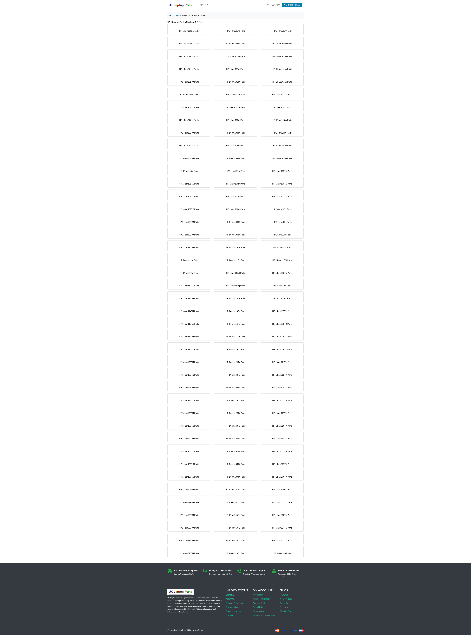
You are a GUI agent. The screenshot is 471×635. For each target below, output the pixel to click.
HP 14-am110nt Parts (282, 235)
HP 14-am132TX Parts (282, 451)
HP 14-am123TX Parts (235, 388)
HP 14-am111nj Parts (282, 248)
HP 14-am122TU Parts (235, 375)
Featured (284, 595)
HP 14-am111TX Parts (282, 260)
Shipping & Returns (234, 603)
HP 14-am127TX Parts (189, 426)
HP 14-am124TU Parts (282, 388)
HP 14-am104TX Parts (235, 158)
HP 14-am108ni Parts (235, 209)
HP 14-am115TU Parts (282, 311)
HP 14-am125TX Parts (282, 400)
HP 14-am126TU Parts (189, 413)
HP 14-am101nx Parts (282, 69)
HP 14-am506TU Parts (282, 515)
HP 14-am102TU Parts (282, 95)
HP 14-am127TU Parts (282, 413)
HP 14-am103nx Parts (282, 120)
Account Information (261, 599)
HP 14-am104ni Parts (282, 133)
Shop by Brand (286, 611)
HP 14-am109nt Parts (282, 222)
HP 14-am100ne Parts (235, 31)
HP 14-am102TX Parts (189, 107)
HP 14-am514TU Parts (282, 528)
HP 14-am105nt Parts (189, 171)
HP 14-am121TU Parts (282, 362)
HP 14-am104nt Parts (235, 146)
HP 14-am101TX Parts (235, 82)
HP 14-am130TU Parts (282, 439)
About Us (230, 599)
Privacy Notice (232, 607)
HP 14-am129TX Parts (235, 439)
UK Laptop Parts (195, 630)
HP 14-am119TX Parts (282, 349)
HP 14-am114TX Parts (235, 311)
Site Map (229, 615)
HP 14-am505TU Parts (235, 515)
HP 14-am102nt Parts (189, 95)
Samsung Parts (178, 601)
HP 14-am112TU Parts (282, 273)
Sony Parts (189, 601)
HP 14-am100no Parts (282, 44)
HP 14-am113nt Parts (282, 286)
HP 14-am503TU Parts (282, 502)
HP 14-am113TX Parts (235, 298)
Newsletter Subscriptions (264, 615)
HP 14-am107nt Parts (235, 197)
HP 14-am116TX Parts (282, 324)
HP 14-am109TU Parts (189, 235)
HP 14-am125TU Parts (235, 400)
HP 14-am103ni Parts (282, 107)
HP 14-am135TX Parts (282, 464)
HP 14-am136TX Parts (189, 477)
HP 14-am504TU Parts (189, 515)
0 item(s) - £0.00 (293, 5)
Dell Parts (201, 598)
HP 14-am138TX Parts (282, 477)
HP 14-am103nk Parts (189, 120)
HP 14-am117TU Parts (189, 337)
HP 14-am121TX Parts (189, 375)
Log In (277, 5)
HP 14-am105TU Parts (282, 171)
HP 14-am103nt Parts (235, 120)
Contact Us (230, 595)
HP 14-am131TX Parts (235, 451)
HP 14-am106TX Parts (189, 197)
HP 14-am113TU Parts (189, 298)
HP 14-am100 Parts (282, 553)
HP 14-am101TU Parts (189, 82)
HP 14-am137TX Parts (235, 477)
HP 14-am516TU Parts (235, 541)
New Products (286, 599)
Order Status (258, 611)
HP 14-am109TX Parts (235, 235)
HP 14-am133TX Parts (189, 464)
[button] (466, 626)
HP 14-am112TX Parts (189, 286)
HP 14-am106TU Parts (282, 184)
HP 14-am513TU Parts (235, 528)
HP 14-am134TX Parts (235, 464)
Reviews (284, 607)
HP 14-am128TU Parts (235, 426)
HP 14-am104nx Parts (282, 146)
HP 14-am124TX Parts (189, 400)
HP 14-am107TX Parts (189, 209)
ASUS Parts (210, 601)
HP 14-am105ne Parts (282, 158)
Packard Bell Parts (179, 603)
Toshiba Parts (200, 601)
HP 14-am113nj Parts (235, 286)
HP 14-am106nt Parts (235, 184)
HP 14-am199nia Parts (189, 502)
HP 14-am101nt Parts (235, 69)
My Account (258, 595)
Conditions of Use (233, 611)
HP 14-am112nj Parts (189, 273)
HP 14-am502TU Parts (235, 502)
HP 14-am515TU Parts (189, 541)
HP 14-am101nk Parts (189, 69)
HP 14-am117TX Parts (235, 337)
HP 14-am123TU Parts (189, 388)
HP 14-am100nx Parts (189, 56)
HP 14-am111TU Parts (235, 260)
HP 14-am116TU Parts (235, 324)
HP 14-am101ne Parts (282, 56)
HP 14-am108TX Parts (235, 222)
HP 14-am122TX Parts (282, 375)
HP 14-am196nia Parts (189, 490)
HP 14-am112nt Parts (235, 273)
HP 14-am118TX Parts (189, 349)
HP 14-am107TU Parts (282, 197)
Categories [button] (201, 5)
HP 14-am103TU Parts (189, 133)
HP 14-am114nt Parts (282, 298)
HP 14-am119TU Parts (235, 349)
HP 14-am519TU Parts (235, 553)
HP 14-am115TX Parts (189, 324)
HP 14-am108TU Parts (189, 222)
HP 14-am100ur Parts (235, 56)
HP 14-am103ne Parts (235, 107)
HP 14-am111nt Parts (189, 260)
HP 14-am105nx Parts (235, 171)
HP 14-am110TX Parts (235, 248)
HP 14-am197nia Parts (235, 490)
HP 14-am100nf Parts (282, 31)
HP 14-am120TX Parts (235, 362)
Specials (284, 603)
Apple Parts (210, 598)
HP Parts (176, 15)
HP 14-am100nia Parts (235, 44)
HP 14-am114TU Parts (189, 311)
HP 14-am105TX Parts (189, 184)
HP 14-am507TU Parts (189, 528)
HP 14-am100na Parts (189, 31)
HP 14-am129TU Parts (189, 439)
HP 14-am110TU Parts (189, 248)
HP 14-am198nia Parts (282, 490)
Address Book (259, 603)
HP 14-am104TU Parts (189, 158)
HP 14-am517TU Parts (282, 541)
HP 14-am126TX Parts (235, 413)
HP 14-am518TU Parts (189, 553)
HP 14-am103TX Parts (235, 133)
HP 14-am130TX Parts (189, 451)
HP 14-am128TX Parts (282, 426)
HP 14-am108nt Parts (282, 209)
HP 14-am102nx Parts (235, 95)
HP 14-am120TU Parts (189, 362)
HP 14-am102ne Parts (282, 82)
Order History (258, 607)
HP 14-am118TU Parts (282, 337)
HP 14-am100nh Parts (189, 44)
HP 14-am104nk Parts (189, 146)
